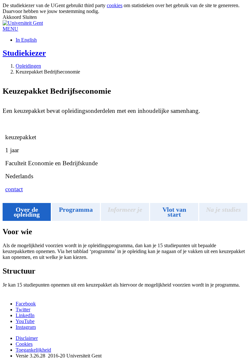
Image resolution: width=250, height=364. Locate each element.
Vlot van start (174, 212)
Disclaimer (27, 338)
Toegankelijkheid (33, 350)
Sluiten (29, 17)
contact (14, 189)
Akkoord (12, 17)
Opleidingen (28, 66)
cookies (114, 5)
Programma (76, 209)
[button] (10, 29)
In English (26, 40)
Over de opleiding (27, 212)
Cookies (24, 344)
